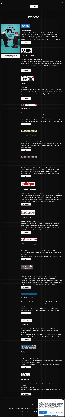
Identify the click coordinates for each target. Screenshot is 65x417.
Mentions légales (20, 414)
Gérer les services (42, 409)
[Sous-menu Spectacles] (25, 2)
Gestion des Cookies (30, 414)
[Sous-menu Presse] (57, 2)
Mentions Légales (55, 415)
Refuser (51, 412)
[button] (62, 399)
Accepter (42, 412)
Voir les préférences (59, 412)
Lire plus (25, 42)
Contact (34, 6)
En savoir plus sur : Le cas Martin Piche (10, 56)
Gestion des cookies (47, 415)
